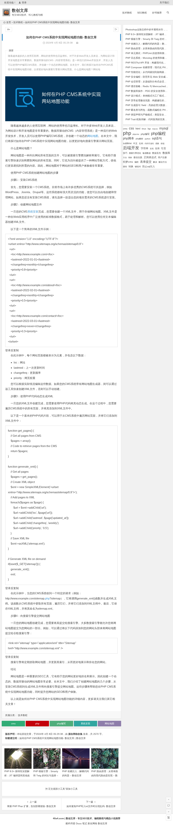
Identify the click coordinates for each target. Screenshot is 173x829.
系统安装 (33, 211)
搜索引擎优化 (135, 153)
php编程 (158, 133)
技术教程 (127, 12)
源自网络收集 (75, 734)
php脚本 (128, 138)
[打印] (77, 42)
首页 (8, 22)
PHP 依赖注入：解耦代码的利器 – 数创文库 (148, 43)
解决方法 (163, 162)
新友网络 (92, 823)
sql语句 (157, 138)
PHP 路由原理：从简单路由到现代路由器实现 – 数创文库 (104, 775)
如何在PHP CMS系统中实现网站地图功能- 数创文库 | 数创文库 (52, 738)
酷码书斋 (70, 823)
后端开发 (131, 148)
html (137, 128)
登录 (24, 2)
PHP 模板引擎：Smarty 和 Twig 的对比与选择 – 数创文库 (45, 775)
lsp (149, 128)
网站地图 (92, 136)
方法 (125, 157)
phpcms (136, 134)
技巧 (125, 153)
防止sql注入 (148, 166)
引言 (163, 148)
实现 (152, 149)
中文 (135, 143)
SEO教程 (142, 12)
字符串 (144, 148)
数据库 (166, 152)
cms (13, 723)
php (47, 598)
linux (144, 129)
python (147, 139)
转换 (131, 166)
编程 (136, 162)
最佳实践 (137, 157)
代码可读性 (149, 143)
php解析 (139, 139)
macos (155, 129)
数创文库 (20, 10)
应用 (157, 148)
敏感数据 (147, 153)
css (131, 128)
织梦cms (128, 161)
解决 (155, 162)
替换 (130, 157)
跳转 (125, 166)
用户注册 (162, 157)
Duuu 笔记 (81, 823)
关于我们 (164, 2)
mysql (163, 128)
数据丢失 (156, 153)
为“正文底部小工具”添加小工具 (61, 788)
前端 (162, 143)
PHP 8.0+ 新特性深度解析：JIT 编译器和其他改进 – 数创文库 (17, 775)
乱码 (141, 143)
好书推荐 (157, 12)
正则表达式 (150, 157)
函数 (157, 143)
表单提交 (146, 161)
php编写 (61, 723)
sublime (127, 143)
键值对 (138, 166)
